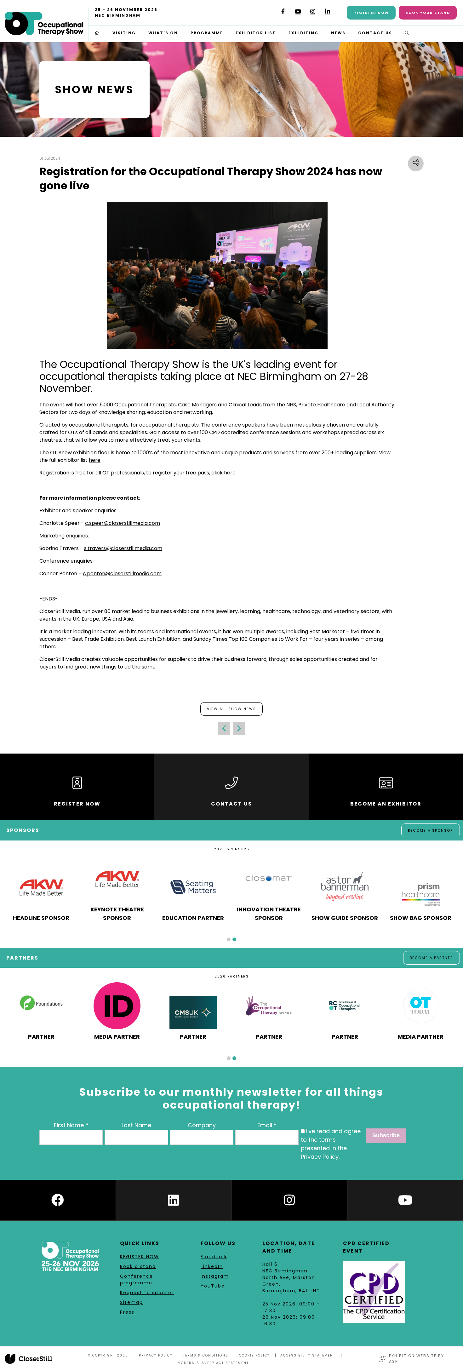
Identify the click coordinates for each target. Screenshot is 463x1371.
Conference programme (136, 1279)
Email (264, 1125)
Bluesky (268, 13)
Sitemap (131, 1302)
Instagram (312, 11)
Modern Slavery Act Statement (213, 1363)
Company (202, 1125)
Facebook (283, 11)
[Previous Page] (224, 728)
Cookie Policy (254, 1355)
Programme (207, 33)
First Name (69, 1125)
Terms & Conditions (205, 1355)
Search (406, 33)
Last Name (136, 1125)
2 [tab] (234, 939)
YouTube (297, 11)
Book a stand (138, 1266)
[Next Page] (239, 728)
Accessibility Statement (307, 1355)
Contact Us (375, 33)
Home (97, 33)
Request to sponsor (147, 1292)
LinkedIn (327, 11)
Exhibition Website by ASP (416, 1358)
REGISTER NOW (139, 1256)
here (94, 460)
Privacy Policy (320, 1157)
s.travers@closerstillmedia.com (123, 548)
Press (128, 1312)
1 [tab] (229, 939)
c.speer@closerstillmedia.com (122, 523)
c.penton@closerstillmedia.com (122, 573)
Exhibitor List (256, 33)
